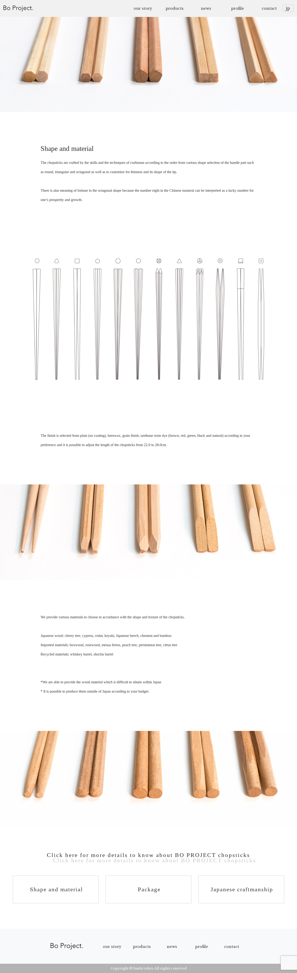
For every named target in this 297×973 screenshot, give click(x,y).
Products (142, 946)
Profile (201, 946)
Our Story (112, 946)
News (172, 946)
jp (288, 8)
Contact (231, 946)
